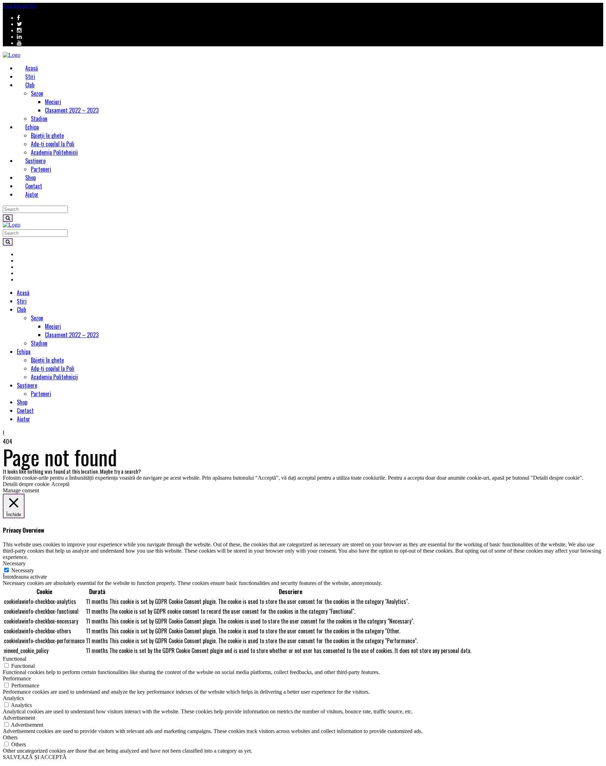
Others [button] (10, 737)
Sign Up (27, 6)
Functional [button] (14, 659)
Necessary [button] (14, 563)
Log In (10, 6)
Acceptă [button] (60, 484)
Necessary (22, 570)
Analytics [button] (13, 698)
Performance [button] (17, 678)
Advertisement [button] (19, 718)
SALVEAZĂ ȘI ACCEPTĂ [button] (35, 757)
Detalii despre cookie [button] (26, 484)
